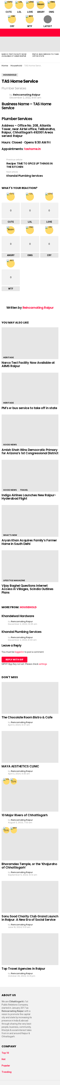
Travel (24, 489)
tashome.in (32, 149)
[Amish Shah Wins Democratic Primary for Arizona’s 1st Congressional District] (30, 430)
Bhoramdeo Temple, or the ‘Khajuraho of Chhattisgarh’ (29, 865)
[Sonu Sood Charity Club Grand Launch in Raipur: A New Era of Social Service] (30, 897)
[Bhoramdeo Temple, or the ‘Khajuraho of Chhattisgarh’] (30, 844)
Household (28, 607)
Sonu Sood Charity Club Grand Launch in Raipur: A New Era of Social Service (30, 918)
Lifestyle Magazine (14, 580)
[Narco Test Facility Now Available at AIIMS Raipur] (15, 44)
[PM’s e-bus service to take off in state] (30, 388)
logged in (19, 652)
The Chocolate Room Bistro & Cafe (27, 717)
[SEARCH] (55, 33)
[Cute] (14, 781)
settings (43, 664)
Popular (6, 1065)
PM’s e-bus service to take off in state (45, 55)
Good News (10, 444)
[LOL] (6, 781)
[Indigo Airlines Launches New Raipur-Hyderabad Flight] (30, 476)
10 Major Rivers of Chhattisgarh (25, 815)
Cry (12, 26)
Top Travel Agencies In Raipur (23, 969)
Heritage (8, 357)
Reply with (14, 659)
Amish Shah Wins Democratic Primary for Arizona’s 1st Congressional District (30, 451)
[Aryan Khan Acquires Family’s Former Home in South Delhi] (30, 521)
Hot (3, 1059)
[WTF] (14, 830)
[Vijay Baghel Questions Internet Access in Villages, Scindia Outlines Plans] (30, 566)
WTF (29, 26)
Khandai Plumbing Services (21, 632)
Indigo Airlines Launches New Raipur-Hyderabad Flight (29, 497)
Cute (9, 12)
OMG (51, 12)
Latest (48, 26)
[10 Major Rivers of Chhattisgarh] (30, 796)
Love (30, 12)
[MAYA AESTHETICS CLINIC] (30, 747)
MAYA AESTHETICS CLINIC (20, 766)
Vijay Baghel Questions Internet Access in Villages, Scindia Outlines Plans (27, 589)
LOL (19, 12)
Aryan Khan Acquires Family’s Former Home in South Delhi (29, 542)
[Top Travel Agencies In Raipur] (30, 949)
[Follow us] (49, 33)
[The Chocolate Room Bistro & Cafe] (30, 698)
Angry (40, 12)
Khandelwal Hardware (18, 616)
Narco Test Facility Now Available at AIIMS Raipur (14, 55)
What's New (10, 535)
